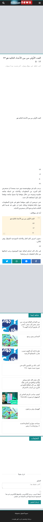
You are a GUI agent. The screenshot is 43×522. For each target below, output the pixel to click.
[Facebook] (36, 261)
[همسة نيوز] (21, 2)
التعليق (39, 481)
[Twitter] (6, 261)
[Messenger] (26, 261)
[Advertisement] (21, 29)
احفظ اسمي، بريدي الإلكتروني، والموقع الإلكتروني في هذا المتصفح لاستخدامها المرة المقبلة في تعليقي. (23, 495)
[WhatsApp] (16, 261)
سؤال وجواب (26, 66)
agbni (35, 66)
